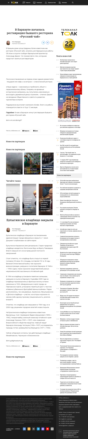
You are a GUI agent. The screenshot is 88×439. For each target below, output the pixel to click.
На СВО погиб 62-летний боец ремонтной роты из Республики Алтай (70, 147)
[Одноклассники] (51, 42)
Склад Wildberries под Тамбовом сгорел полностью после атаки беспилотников (70, 313)
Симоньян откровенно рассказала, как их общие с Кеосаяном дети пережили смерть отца (71, 275)
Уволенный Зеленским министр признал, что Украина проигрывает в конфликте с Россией (70, 348)
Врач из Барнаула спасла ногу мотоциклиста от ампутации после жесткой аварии (69, 168)
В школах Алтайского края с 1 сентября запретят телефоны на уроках (70, 139)
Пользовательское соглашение (70, 432)
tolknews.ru (66, 398)
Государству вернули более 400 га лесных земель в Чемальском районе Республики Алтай (70, 390)
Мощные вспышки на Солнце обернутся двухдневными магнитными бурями (69, 132)
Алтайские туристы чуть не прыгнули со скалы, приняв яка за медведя (71, 230)
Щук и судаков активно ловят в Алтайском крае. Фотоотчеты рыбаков (70, 326)
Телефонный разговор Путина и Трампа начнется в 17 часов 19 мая (45, 205)
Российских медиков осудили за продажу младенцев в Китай (70, 188)
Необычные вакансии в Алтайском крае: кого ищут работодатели (68, 61)
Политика (64, 2)
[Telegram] (43, 42)
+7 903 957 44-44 (65, 416)
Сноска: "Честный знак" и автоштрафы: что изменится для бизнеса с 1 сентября (70, 154)
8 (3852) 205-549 (65, 423)
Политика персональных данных (71, 430)
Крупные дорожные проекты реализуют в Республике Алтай (70, 269)
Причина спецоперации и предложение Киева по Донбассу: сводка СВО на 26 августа (70, 376)
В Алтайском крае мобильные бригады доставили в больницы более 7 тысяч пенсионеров (70, 182)
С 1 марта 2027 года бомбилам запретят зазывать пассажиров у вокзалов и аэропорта (70, 161)
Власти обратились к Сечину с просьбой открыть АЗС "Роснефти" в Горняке (70, 340)
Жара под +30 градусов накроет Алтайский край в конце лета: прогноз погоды (69, 297)
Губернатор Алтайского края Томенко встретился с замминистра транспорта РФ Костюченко (69, 246)
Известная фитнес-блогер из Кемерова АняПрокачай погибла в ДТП (70, 202)
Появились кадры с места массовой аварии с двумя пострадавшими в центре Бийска (70, 362)
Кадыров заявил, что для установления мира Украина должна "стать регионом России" (13, 201)
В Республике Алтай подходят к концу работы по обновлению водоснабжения (70, 194)
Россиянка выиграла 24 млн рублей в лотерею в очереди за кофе (69, 209)
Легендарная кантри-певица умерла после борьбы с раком (69, 356)
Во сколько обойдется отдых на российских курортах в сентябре (70, 126)
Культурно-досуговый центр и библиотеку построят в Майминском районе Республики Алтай (70, 305)
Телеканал (39, 2)
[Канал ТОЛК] (35, 130)
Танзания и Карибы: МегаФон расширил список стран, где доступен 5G (69, 290)
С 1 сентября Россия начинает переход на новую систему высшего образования (69, 223)
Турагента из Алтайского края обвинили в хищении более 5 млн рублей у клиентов (70, 383)
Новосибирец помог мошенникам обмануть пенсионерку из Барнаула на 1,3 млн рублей (70, 76)
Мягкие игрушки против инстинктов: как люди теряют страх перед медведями (69, 68)
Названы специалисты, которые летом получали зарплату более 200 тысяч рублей (70, 283)
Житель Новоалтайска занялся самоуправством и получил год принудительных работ (70, 216)
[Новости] (25, 130)
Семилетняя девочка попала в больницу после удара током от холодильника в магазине (70, 238)
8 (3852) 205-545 (65, 421)
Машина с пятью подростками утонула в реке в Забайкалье (69, 319)
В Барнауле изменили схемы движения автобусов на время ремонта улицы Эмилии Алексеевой (69, 262)
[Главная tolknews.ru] (14, 3)
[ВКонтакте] (47, 42)
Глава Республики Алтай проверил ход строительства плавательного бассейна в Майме (71, 333)
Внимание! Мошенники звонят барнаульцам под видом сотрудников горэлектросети (70, 369)
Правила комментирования (69, 433)
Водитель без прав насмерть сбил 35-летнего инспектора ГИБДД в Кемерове (70, 254)
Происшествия (52, 2)
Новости (28, 2)
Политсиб (14, 43)
